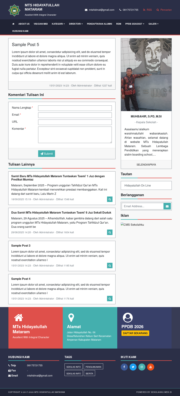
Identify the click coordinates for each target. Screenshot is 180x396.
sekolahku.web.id (161, 392)
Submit (48, 154)
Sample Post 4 (20, 279)
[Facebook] (125, 367)
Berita (89, 373)
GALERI (152, 23)
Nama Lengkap (22, 107)
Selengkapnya (146, 164)
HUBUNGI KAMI (20, 31)
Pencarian (166, 9)
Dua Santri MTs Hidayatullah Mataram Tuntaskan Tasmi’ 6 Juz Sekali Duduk (61, 212)
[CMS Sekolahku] (132, 225)
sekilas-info (73, 373)
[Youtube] (151, 367)
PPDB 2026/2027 (133, 23)
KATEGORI (57, 23)
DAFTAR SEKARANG (135, 333)
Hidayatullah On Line (137, 185)
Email (16, 114)
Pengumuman (93, 366)
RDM (118, 23)
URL (15, 122)
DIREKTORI (75, 23)
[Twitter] (134, 367)
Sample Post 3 (20, 245)
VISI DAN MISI (41, 23)
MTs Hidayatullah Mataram (49, 392)
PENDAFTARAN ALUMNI (99, 23)
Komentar (19, 129)
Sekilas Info (73, 366)
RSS (149, 9)
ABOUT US (24, 23)
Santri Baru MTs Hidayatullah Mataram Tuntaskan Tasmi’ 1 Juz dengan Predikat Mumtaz (58, 177)
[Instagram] (142, 367)
